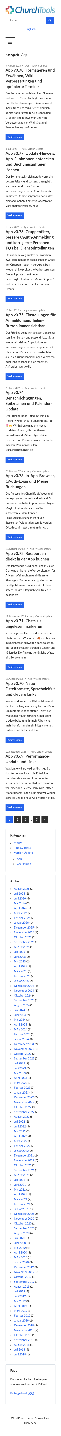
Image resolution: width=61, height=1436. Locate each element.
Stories (18, 843)
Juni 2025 (20, 956)
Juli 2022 (19, 1121)
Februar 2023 (22, 1087)
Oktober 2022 (23, 1107)
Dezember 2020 (24, 1213)
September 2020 (24, 1228)
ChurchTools (24, 863)
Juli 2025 (19, 952)
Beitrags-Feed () (22, 1393)
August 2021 (22, 1175)
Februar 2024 (22, 1034)
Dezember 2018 (24, 1325)
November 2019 (24, 1272)
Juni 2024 (20, 1015)
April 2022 (20, 1136)
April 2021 (20, 1194)
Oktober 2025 (23, 937)
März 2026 (20, 913)
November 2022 (24, 1102)
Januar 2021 (21, 1209)
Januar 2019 (21, 1320)
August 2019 (22, 1286)
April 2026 (20, 908)
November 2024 (24, 990)
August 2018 (22, 1345)
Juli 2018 (19, 1349)
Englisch (30, 29)
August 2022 (22, 1116)
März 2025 (20, 971)
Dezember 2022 (24, 1097)
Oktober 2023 (23, 1053)
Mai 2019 (20, 1301)
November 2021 (24, 1160)
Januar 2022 (21, 1150)
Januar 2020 (21, 1262)
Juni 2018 (20, 1354)
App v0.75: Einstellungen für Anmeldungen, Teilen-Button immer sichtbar (30, 320)
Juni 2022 (20, 1126)
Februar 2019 (22, 1315)
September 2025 (24, 942)
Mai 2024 (20, 1019)
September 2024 (24, 1000)
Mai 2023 (20, 1073)
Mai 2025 (20, 961)
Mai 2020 (20, 1248)
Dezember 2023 (24, 1044)
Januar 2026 (21, 922)
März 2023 (20, 1082)
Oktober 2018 (23, 1335)
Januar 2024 (21, 1039)
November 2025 (24, 932)
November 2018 (24, 1330)
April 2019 (20, 1306)
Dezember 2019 (24, 1267)
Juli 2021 (19, 1180)
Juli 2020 (19, 1238)
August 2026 (22, 888)
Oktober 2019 (23, 1277)
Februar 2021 (22, 1204)
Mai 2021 (20, 1189)
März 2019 (20, 1310)
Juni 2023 (20, 1068)
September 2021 (24, 1170)
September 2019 (24, 1281)
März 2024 (20, 1029)
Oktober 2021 (23, 1165)
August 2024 (22, 1005)
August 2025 (22, 947)
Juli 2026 (19, 893)
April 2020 (20, 1252)
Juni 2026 (20, 898)
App (27, 66)
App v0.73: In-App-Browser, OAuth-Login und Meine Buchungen (30, 481)
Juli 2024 (19, 1010)
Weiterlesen (13, 137)
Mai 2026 (20, 903)
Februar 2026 (22, 918)
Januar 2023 (21, 1092)
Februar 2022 (22, 1146)
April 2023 (20, 1078)
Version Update (39, 66)
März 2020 (20, 1257)
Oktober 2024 (23, 995)
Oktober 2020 (23, 1223)
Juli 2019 (19, 1291)
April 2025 (20, 966)
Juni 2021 (20, 1184)
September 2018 (24, 1340)
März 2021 (20, 1199)
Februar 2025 (22, 976)
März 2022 (20, 1141)
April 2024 (20, 1024)
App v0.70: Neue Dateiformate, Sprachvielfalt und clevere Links (30, 689)
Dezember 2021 (24, 1155)
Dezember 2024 (24, 985)
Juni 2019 (20, 1296)
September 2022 (24, 1112)
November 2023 (24, 1049)
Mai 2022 (20, 1131)
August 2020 (22, 1233)
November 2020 (24, 1218)
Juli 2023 (19, 1063)
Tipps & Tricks (22, 847)
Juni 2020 (20, 1243)
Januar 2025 (21, 981)
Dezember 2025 (24, 927)
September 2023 (24, 1058)
